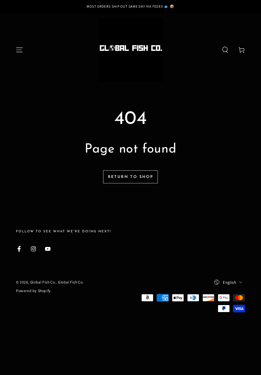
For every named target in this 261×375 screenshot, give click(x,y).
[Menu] (19, 50)
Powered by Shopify (33, 290)
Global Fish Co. (43, 282)
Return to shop (130, 177)
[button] (225, 50)
